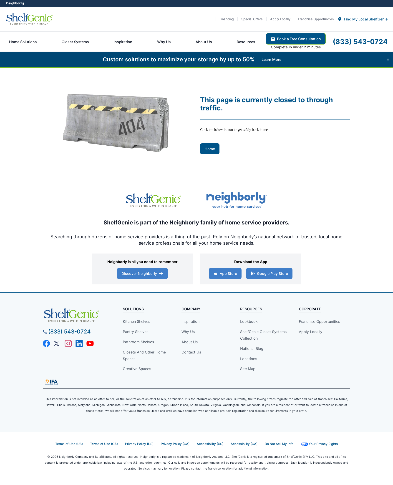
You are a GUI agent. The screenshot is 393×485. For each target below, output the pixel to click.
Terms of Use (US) (69, 444)
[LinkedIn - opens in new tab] (79, 343)
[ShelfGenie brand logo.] (29, 19)
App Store (228, 273)
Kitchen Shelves (136, 321)
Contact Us (191, 352)
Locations (248, 358)
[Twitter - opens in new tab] (57, 343)
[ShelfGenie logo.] (153, 200)
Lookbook (249, 321)
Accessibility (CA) (244, 444)
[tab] (363, 19)
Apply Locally (310, 331)
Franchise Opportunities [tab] (316, 19)
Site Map (247, 368)
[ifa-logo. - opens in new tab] (51, 382)
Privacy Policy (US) (139, 444)
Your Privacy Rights (323, 444)
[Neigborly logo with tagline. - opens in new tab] (236, 200)
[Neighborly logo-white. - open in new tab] (14, 3)
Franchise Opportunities (319, 321)
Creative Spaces (137, 368)
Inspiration (190, 321)
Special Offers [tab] (252, 19)
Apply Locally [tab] (280, 19)
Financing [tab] (226, 19)
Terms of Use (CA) (104, 444)
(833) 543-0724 (69, 331)
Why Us (188, 331)
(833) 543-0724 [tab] (360, 41)
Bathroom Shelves (138, 342)
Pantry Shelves (135, 331)
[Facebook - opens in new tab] (46, 343)
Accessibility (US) (210, 444)
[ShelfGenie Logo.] (79, 315)
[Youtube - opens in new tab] (90, 343)
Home (210, 149)
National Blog (251, 348)
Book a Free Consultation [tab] (299, 39)
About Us (189, 342)
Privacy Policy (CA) (175, 444)
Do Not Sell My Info (279, 444)
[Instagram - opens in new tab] (68, 343)
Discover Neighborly (139, 273)
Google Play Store (272, 273)
